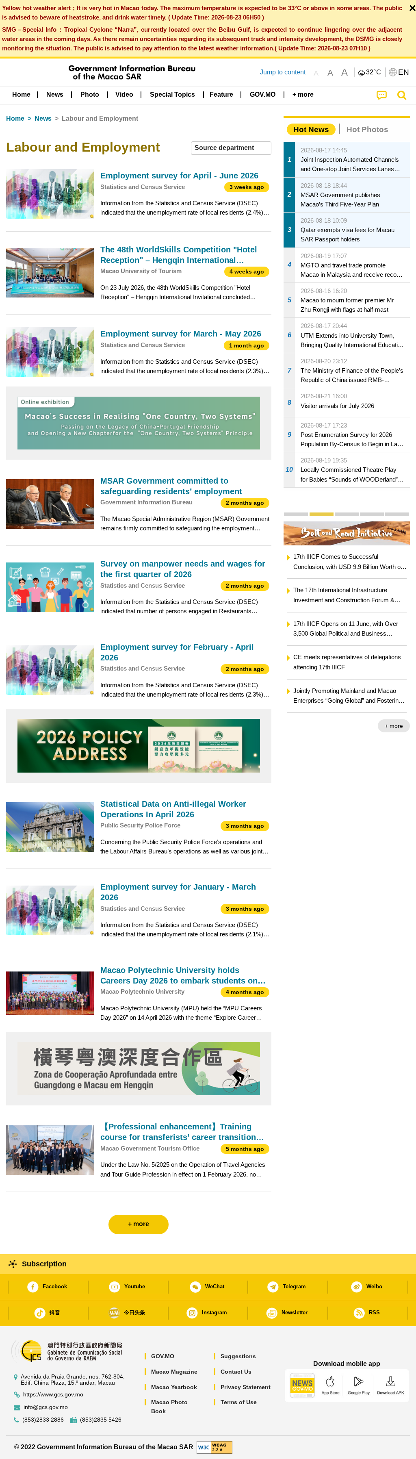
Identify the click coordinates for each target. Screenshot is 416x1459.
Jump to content (283, 72)
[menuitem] (54, 94)
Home (15, 118)
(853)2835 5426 (100, 1420)
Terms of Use (239, 1402)
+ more (394, 726)
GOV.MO (162, 1356)
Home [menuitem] (21, 94)
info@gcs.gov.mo (46, 1407)
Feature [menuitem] (221, 94)
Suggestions (238, 1356)
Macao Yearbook (174, 1387)
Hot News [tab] (311, 129)
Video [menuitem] (124, 94)
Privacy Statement (246, 1387)
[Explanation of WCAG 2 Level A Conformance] (214, 1447)
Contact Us (236, 1371)
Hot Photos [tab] (367, 129)
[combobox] (231, 148)
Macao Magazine (174, 1371)
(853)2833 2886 (43, 1420)
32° (373, 72)
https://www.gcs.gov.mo (53, 1395)
